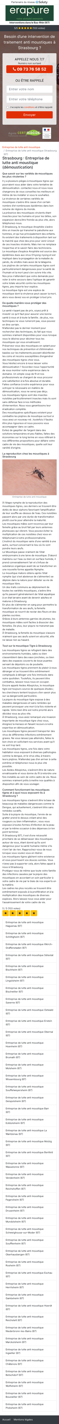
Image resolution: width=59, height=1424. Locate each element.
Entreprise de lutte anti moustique (21, 147)
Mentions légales (23, 1419)
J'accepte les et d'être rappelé (31, 107)
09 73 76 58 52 (31, 69)
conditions (29, 107)
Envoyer (29, 115)
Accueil (6, 1419)
